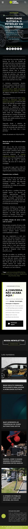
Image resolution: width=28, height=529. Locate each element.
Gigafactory (23, 274)
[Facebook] (10, 49)
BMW (19, 272)
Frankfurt (16, 274)
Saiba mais (23, 521)
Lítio (9, 275)
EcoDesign (14, 13)
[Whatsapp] (7, 49)
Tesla (18, 275)
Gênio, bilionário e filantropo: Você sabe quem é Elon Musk (14, 99)
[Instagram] (21, 49)
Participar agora (14, 323)
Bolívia (23, 272)
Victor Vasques (10, 15)
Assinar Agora (14, 344)
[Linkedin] (15, 49)
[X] (12, 49)
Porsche (13, 275)
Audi (7, 272)
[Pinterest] (18, 49)
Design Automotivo (7, 274)
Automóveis (13, 272)
